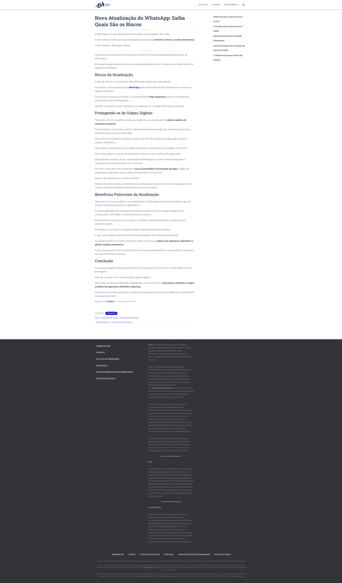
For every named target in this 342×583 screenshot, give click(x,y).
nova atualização (103, 322)
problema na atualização (121, 322)
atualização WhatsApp (129, 318)
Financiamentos (231, 5)
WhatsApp (134, 87)
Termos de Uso (103, 346)
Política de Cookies (105, 378)
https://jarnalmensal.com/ (163, 388)
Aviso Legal (102, 366)
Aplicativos (203, 5)
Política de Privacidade (107, 359)
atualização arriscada (109, 318)
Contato (100, 352)
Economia (216, 5)
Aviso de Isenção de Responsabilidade (114, 372)
